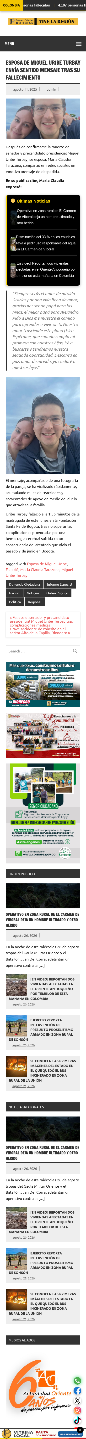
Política (15, 602)
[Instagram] (77, 1410)
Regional (34, 602)
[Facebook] (77, 1391)
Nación (14, 593)
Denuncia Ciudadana (24, 584)
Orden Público (57, 593)
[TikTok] (77, 1420)
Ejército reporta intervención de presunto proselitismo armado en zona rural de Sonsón (41, 1030)
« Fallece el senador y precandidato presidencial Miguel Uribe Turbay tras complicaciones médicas (41, 621)
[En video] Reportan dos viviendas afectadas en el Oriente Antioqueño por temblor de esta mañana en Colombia (42, 989)
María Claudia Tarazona (39, 569)
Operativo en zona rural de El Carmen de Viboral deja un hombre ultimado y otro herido (42, 920)
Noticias (33, 593)
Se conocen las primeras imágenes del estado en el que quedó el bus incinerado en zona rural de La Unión (42, 1070)
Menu (9, 43)
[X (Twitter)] (77, 1401)
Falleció (12, 569)
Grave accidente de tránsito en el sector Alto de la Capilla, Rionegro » (40, 630)
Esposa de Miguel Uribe (47, 563)
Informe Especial (59, 584)
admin (51, 89)
